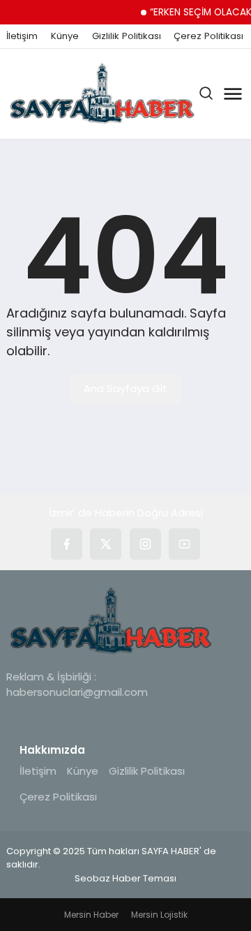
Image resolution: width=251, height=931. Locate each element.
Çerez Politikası (208, 36)
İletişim (22, 36)
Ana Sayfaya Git (125, 388)
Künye (65, 36)
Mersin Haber (91, 915)
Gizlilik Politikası (126, 36)
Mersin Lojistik (159, 915)
